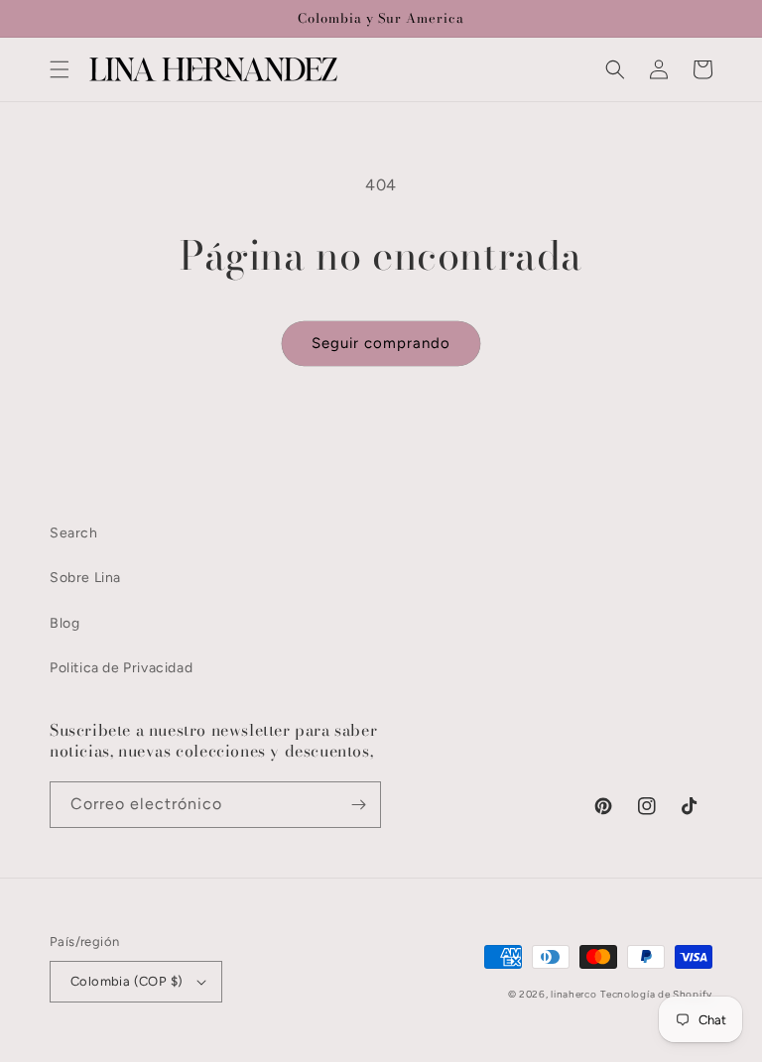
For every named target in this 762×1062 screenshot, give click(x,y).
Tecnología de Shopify (656, 994)
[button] (59, 69)
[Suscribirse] (358, 804)
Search (74, 533)
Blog (64, 623)
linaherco (573, 994)
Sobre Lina (85, 577)
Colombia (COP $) (126, 981)
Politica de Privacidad (121, 667)
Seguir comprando (381, 343)
